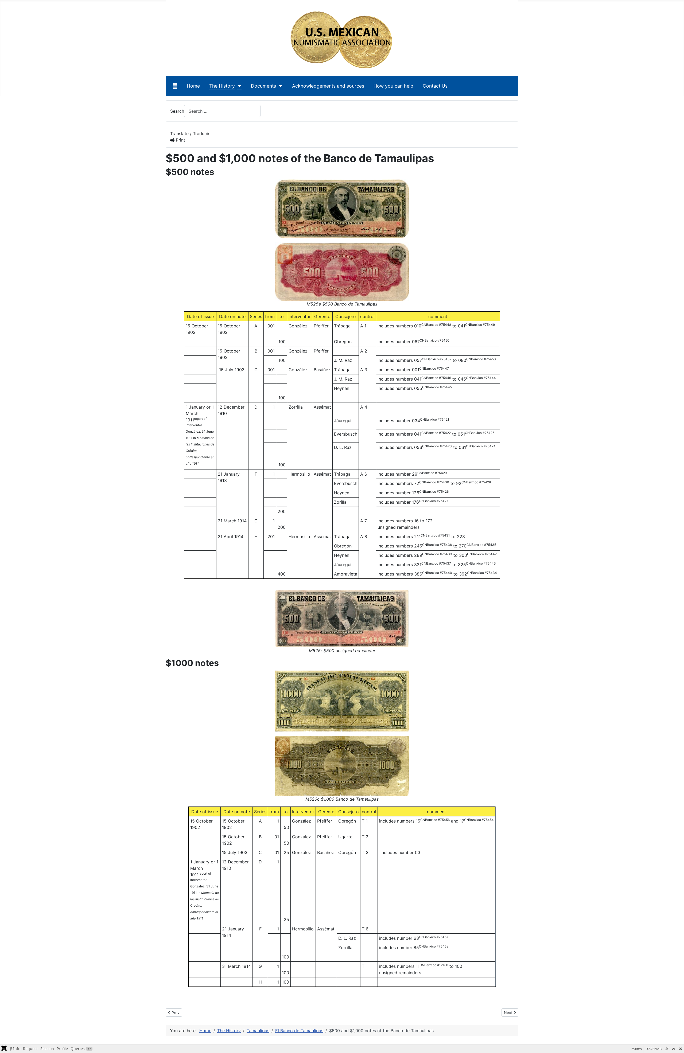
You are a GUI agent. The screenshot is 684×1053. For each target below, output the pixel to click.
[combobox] (222, 111)
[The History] (238, 86)
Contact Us (435, 86)
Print (179, 140)
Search (177, 111)
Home (193, 86)
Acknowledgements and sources (328, 86)
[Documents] (279, 86)
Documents (263, 86)
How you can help (393, 86)
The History (222, 86)
